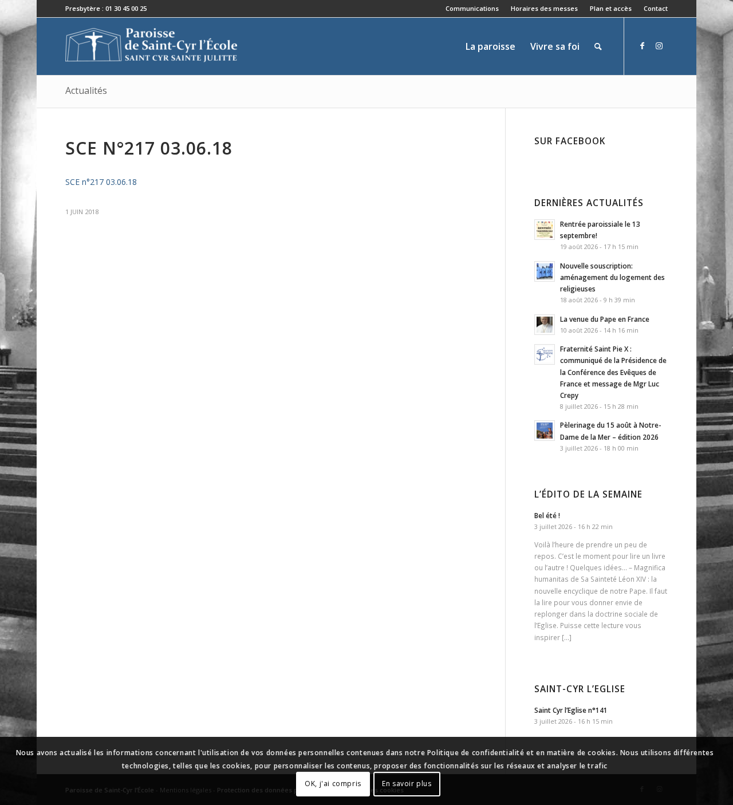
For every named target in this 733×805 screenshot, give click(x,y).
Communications (472, 8)
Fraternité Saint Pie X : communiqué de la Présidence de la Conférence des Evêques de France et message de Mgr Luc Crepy (613, 372)
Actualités (86, 90)
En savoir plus (406, 783)
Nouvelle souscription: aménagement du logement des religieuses (612, 277)
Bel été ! (547, 515)
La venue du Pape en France (604, 318)
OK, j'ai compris (333, 783)
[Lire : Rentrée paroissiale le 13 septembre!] (544, 229)
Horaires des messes (544, 8)
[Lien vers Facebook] (642, 45)
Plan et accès (611, 8)
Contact (656, 8)
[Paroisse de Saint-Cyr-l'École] (151, 46)
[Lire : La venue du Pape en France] (544, 324)
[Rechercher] (598, 46)
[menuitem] (472, 8)
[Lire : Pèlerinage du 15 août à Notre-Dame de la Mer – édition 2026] (544, 430)
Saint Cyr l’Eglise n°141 (571, 710)
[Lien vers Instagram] (659, 45)
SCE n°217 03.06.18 (101, 181)
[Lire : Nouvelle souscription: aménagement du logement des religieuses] (544, 271)
